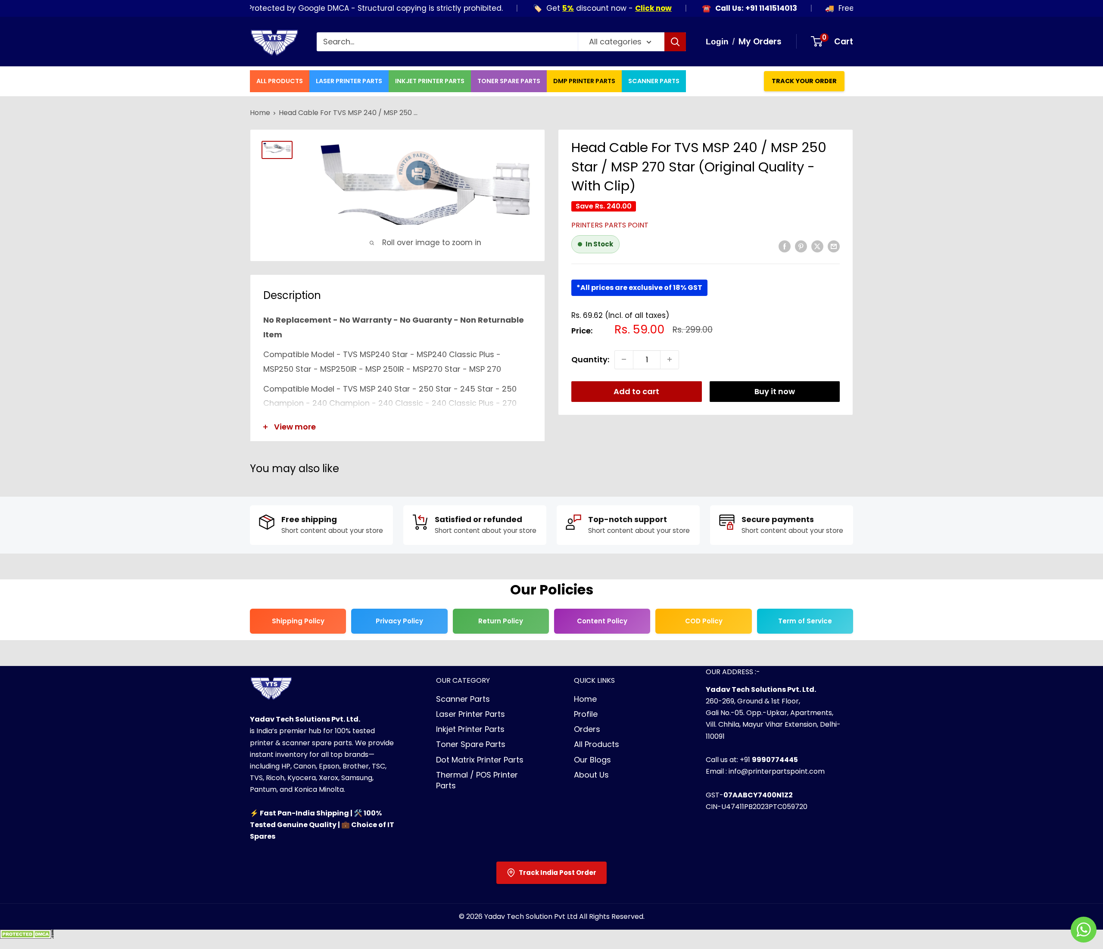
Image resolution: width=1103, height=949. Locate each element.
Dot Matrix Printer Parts (479, 759)
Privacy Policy (399, 620)
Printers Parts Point (609, 225)
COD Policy (704, 620)
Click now (631, 8)
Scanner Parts (653, 81)
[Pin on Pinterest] (801, 246)
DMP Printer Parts (584, 81)
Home (260, 113)
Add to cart (636, 391)
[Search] (675, 41)
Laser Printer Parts (349, 81)
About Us (591, 774)
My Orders (760, 41)
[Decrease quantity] (624, 359)
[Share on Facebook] (785, 246)
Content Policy (602, 620)
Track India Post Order (557, 872)
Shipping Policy (298, 620)
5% (546, 8)
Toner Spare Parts (508, 81)
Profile (586, 714)
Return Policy (500, 620)
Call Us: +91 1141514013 (734, 8)
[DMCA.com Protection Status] (27, 936)
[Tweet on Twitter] (817, 246)
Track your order (804, 81)
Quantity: (590, 359)
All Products (279, 81)
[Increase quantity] (670, 359)
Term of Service (805, 620)
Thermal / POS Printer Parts (477, 780)
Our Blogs (592, 759)
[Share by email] (834, 246)
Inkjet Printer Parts (429, 81)
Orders (587, 729)
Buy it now (774, 391)
